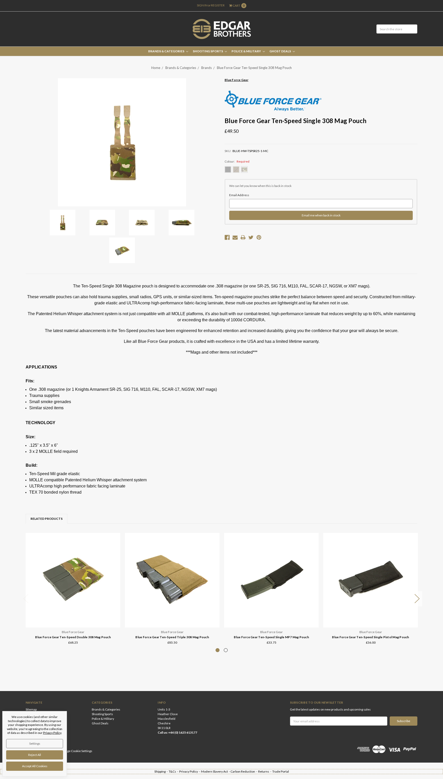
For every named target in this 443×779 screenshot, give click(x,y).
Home (155, 68)
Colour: (237, 161)
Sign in (202, 5)
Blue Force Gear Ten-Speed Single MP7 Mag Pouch (271, 637)
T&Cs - (174, 771)
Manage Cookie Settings (75, 751)
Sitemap (31, 709)
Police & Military (246, 51)
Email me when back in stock (321, 215)
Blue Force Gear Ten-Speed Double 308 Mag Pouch (73, 637)
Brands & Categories (166, 51)
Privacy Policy (52, 733)
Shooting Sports (208, 51)
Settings (34, 743)
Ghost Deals (280, 51)
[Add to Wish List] (115, 545)
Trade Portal (280, 771)
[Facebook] (227, 237)
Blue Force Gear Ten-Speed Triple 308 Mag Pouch (172, 637)
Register (218, 5)
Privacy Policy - (190, 771)
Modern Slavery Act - (215, 771)
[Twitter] (251, 237)
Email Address (239, 195)
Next (417, 599)
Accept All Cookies (34, 766)
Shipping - (161, 771)
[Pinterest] (258, 237)
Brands (206, 68)
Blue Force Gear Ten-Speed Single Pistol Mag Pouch (370, 637)
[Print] (243, 237)
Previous (26, 599)
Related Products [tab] (47, 519)
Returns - (265, 771)
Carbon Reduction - (244, 771)
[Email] (235, 237)
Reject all (34, 755)
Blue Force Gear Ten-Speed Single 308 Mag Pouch (254, 68)
